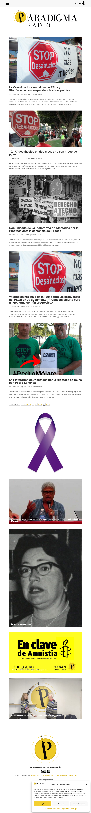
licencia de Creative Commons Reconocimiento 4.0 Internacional (54, 775)
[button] (86, 784)
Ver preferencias (79, 804)
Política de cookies (50, 809)
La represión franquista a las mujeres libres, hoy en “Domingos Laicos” (40, 715)
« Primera (25, 404)
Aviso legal (73, 809)
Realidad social (36, 94)
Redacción (16, 94)
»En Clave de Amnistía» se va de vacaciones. (29, 670)
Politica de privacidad (63, 809)
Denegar (61, 804)
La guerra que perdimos (21, 624)
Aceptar (42, 804)
